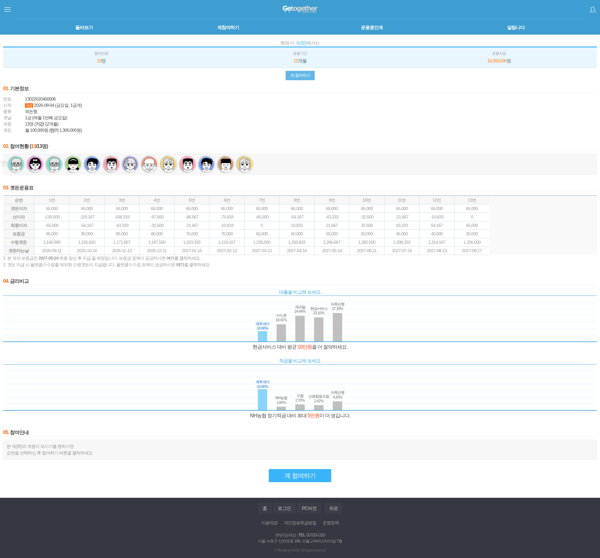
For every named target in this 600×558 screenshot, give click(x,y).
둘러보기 (84, 27)
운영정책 (330, 522)
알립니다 (516, 27)
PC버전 (309, 508)
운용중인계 (372, 27)
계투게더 (300, 9)
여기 (170, 258)
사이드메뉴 (7, 9)
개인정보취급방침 (300, 522)
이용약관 (269, 522)
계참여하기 (228, 27)
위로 (333, 508)
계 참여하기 (300, 75)
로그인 (592, 9)
